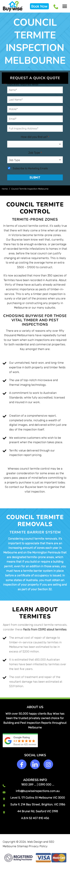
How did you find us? (35, 137)
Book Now (39, 6)
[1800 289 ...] (56, 6)
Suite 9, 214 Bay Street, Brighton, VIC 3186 (37, 804)
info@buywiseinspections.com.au (38, 791)
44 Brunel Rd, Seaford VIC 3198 (37, 811)
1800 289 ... (28, 784)
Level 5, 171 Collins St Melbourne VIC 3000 (37, 797)
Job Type (35, 152)
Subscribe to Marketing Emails (30, 168)
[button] (64, 6)
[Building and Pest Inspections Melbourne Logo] (15, 6)
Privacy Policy (38, 846)
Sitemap (22, 846)
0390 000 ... (46, 784)
